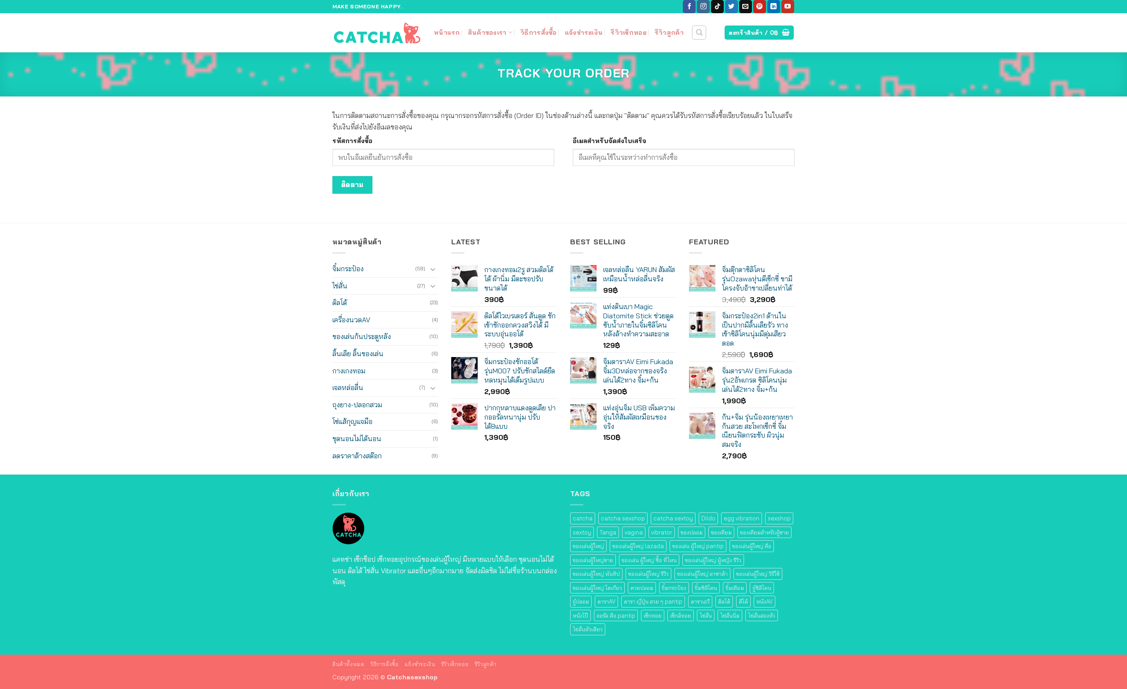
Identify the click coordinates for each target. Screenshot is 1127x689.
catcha (583, 518)
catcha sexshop (623, 518)
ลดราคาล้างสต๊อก (357, 455)
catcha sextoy (673, 518)
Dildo (708, 518)
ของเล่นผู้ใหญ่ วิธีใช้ (758, 573)
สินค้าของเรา (487, 33)
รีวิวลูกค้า (669, 33)
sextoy (582, 532)
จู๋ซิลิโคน (761, 587)
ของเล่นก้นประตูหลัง (361, 336)
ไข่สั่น (339, 285)
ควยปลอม (641, 587)
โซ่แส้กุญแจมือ (352, 421)
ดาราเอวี (700, 601)
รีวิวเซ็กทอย (629, 33)
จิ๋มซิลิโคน (706, 587)
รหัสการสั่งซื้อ (352, 141)
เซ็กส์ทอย (680, 615)
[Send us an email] (745, 6)
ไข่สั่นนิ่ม (730, 615)
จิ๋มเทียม (735, 587)
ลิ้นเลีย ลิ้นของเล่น (357, 353)
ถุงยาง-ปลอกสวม (357, 404)
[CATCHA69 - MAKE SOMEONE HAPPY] (376, 32)
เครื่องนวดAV (351, 319)
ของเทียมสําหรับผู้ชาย (764, 532)
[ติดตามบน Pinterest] (759, 6)
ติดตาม (352, 184)
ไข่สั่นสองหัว (761, 615)
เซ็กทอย (653, 615)
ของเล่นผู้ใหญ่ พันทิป (596, 573)
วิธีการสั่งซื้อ (538, 33)
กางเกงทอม (348, 370)
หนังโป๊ (580, 615)
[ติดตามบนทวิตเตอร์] (731, 6)
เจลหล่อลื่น (347, 387)
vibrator (661, 532)
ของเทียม (721, 532)
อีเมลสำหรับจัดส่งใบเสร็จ (609, 141)
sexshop (779, 518)
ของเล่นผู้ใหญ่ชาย (593, 560)
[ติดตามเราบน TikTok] (717, 6)
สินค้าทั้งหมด (348, 664)
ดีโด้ (743, 601)
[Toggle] (432, 269)
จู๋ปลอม (581, 601)
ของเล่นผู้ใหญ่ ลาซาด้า (702, 573)
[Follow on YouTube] (787, 6)
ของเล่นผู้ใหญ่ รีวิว (648, 573)
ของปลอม (692, 532)
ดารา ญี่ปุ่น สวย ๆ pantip (653, 601)
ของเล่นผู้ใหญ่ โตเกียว (597, 587)
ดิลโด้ (339, 302)
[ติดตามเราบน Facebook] (689, 6)
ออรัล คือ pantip (616, 615)
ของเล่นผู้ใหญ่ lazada (638, 545)
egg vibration (741, 518)
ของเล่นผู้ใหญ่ (588, 545)
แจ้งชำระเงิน (584, 33)
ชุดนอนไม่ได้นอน (356, 438)
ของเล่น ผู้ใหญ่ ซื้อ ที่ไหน (649, 560)
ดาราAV (606, 601)
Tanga (608, 532)
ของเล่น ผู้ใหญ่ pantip (698, 545)
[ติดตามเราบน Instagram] (703, 6)
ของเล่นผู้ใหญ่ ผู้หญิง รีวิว (713, 560)
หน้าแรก (447, 33)
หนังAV (764, 601)
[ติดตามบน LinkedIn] (773, 6)
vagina (634, 532)
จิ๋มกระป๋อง (348, 268)
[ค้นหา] (699, 33)
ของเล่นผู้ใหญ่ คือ (751, 545)
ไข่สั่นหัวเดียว (588, 629)
